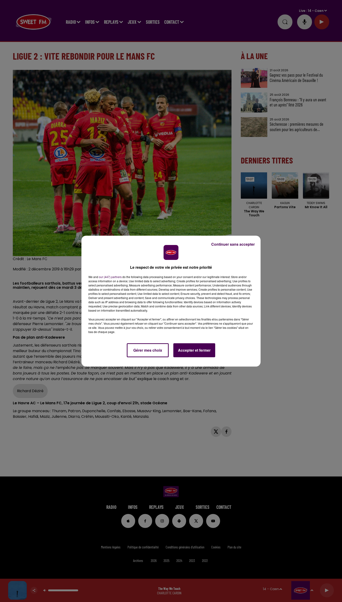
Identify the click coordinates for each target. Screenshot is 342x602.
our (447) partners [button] (110, 277)
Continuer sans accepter (233, 244)
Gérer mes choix (147, 350)
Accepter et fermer (194, 350)
